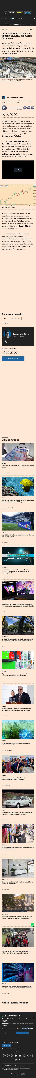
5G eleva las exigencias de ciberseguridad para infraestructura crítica (16, 744)
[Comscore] (15, 1074)
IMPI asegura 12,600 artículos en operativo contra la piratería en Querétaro (18, 848)
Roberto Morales (7, 785)
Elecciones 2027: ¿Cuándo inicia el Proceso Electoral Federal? (18, 466)
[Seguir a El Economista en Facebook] (4, 1055)
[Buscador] (5, 18)
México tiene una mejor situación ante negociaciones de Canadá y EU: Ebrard (14, 778)
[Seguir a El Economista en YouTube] (16, 1055)
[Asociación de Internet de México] (23, 1074)
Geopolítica (5, 602)
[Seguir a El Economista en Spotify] (20, 1055)
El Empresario (22, 1018)
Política (4, 463)
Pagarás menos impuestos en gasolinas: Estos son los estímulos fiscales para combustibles (17, 674)
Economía (4, 567)
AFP (4, 611)
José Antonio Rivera (16, 97)
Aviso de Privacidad (14, 1023)
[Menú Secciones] (1, 18)
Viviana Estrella (6, 854)
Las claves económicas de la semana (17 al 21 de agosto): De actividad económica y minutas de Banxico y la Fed (16, 571)
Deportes (4, 532)
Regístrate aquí (6, 1045)
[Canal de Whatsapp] (32, 925)
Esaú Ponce (6, 819)
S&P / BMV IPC (15, 319)
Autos (3, 810)
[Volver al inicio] (18, 1015)
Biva (26, 319)
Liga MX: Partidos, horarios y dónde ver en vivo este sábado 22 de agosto (18, 535)
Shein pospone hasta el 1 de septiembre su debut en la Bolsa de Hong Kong (17, 882)
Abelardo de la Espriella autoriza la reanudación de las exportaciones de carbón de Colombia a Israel (18, 640)
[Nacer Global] (27, 1028)
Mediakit (11, 1022)
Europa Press (6, 889)
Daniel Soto (6, 542)
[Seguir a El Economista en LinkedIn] (12, 1055)
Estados (4, 498)
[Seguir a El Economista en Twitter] (8, 1055)
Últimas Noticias (6, 24)
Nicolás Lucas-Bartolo (8, 750)
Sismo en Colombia (28, 24)
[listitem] (4, 107)
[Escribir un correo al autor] (5, 342)
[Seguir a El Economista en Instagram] (24, 1055)
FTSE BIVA (6, 323)
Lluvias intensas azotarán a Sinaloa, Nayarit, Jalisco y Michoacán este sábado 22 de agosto (18, 501)
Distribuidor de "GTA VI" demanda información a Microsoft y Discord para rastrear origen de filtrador (18, 605)
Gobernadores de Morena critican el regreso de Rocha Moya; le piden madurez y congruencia (16, 709)
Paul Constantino (7, 472)
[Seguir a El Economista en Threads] (16, 1059)
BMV (5, 319)
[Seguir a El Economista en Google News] (32, 1055)
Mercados (4, 29)
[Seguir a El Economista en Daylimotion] (28, 1055)
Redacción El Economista (8, 507)
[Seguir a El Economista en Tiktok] (20, 1059)
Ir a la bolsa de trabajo (22, 1033)
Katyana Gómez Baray (8, 577)
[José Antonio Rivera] (3, 97)
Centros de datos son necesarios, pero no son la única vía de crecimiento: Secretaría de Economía (17, 987)
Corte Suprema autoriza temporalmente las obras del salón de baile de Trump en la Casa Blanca (17, 917)
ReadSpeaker (19, 109)
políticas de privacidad (19, 1048)
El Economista (14, 1018)
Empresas (4, 740)
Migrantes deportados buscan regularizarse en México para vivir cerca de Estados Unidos (16, 952)
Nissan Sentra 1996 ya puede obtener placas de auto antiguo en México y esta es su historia (18, 813)
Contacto (5, 1025)
